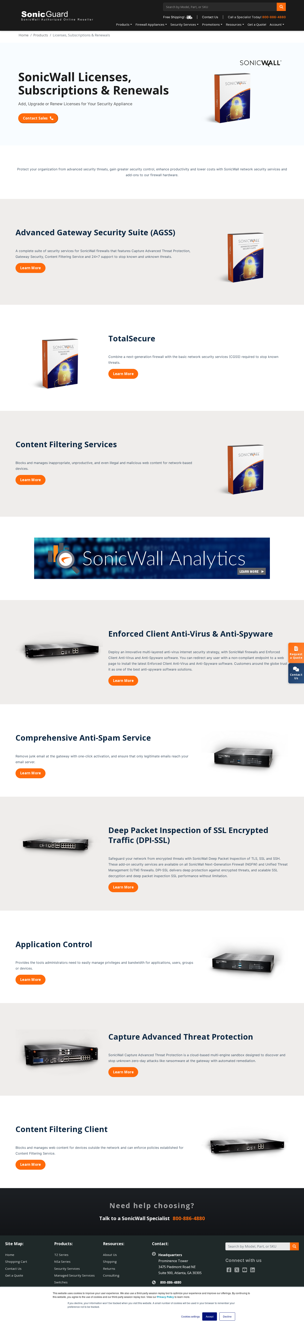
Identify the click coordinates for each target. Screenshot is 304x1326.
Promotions (211, 24)
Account (276, 24)
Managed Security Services (74, 1275)
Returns (109, 1268)
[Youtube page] (244, 1269)
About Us (110, 1255)
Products (122, 24)
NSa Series (62, 1261)
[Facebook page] (229, 1269)
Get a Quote (14, 1275)
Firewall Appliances (149, 24)
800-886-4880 (274, 17)
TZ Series (61, 1255)
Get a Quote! (257, 24)
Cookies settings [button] (190, 1316)
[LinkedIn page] (252, 1269)
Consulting (111, 1275)
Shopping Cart (16, 1261)
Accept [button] (209, 1316)
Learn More (30, 267)
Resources (234, 24)
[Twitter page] (237, 1269)
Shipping (110, 1261)
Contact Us (210, 17)
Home (24, 35)
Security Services (183, 24)
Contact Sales (35, 118)
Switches (61, 1282)
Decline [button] (227, 1316)
